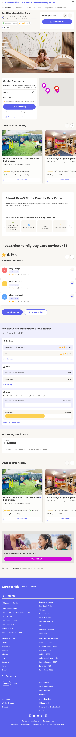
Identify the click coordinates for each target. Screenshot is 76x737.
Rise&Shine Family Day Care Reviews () (34, 246)
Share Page (12, 117)
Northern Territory (46, 630)
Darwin (4, 666)
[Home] (3, 568)
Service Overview (46, 686)
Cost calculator (8, 616)
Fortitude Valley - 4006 (48, 646)
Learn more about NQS (11, 422)
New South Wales (46, 606)
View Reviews (8, 359)
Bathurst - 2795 (45, 650)
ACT (8, 568)
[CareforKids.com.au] (10, 586)
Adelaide (5, 654)
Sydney (4, 642)
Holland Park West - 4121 (48, 658)
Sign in (15, 603)
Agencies (42, 694)
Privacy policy (48, 721)
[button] (12, 153)
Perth (4, 658)
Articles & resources (9, 703)
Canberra (5, 662)
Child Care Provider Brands (12, 632)
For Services (9, 676)
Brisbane (5, 650)
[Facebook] (34, 716)
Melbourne (6, 646)
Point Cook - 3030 (46, 670)
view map (34, 18)
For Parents (8, 595)
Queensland (43, 614)
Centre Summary (8, 8)
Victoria (42, 610)
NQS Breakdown (60, 8)
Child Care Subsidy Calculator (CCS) (16, 612)
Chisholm (15, 568)
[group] (22, 143)
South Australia (45, 618)
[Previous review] (67, 257)
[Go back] (3, 2)
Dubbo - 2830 (44, 654)
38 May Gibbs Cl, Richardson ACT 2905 (16, 164)
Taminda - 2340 (45, 642)
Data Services (44, 690)
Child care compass (9, 620)
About (24, 587)
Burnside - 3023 (45, 666)
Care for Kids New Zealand (49, 707)
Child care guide (8, 624)
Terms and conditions (30, 721)
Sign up (6, 603)
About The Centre (30, 8)
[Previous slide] (6, 143)
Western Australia (46, 622)
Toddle (42, 711)
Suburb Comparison (45, 8)
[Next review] (72, 257)
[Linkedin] (30, 716)
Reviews (19, 8)
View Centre (22, 180)
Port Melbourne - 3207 (48, 662)
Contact (33, 587)
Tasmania (43, 634)
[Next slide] (72, 125)
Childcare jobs (44, 703)
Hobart (4, 670)
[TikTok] (42, 716)
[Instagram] (46, 716)
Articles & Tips (7, 628)
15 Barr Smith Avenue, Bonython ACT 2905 (61, 162)
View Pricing (7, 385)
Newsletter (6, 707)
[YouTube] (38, 716)
